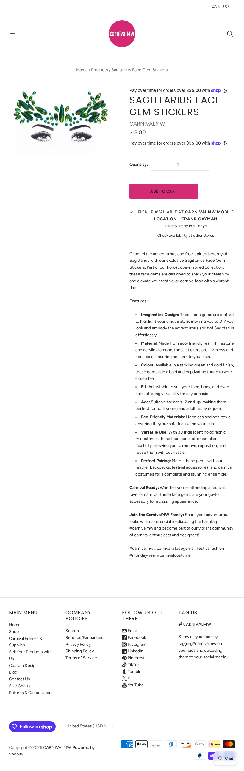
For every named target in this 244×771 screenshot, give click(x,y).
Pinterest (136, 657)
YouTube (135, 685)
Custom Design (23, 665)
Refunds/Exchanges (84, 637)
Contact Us (19, 679)
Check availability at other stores (185, 235)
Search (72, 630)
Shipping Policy (79, 651)
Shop (14, 631)
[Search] (230, 34)
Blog (13, 672)
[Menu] (12, 33)
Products (99, 69)
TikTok (133, 664)
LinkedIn (135, 651)
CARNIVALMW (147, 123)
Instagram (136, 644)
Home (82, 69)
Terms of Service (81, 657)
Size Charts (19, 685)
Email (132, 630)
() (220, 6)
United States (87, 726)
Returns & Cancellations (31, 692)
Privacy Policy (78, 644)
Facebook (136, 637)
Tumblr (133, 671)
